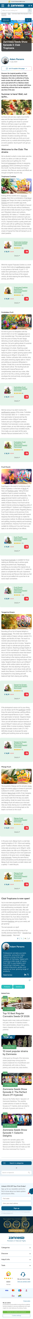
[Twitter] (28, 974)
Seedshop (11, 921)
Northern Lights (13, 491)
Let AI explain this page (17, 68)
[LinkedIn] (25, 974)
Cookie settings (16, 1315)
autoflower (22, 710)
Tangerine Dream (6, 634)
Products (7, 987)
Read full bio (7, 975)
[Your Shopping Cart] (31, 5)
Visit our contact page (23, 1281)
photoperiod (12, 163)
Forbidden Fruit (22, 334)
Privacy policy (26, 1301)
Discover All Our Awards (16, 1230)
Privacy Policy (27, 1211)
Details (16, 256)
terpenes (4, 203)
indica (14, 788)
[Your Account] (29, 5)
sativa (3, 498)
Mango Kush (12, 793)
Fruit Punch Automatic (8, 560)
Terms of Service (6, 1213)
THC (21, 203)
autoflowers (5, 166)
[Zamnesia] (15, 5)
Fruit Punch (5, 486)
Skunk (24, 488)
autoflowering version (23, 267)
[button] (5, 60)
